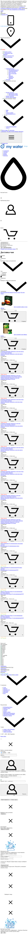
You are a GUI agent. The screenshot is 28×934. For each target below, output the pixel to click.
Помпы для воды (10, 96)
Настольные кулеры (13, 94)
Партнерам (5, 691)
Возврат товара (6, 712)
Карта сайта (3, 736)
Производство (6, 689)
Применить (3, 275)
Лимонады (11, 78)
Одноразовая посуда (10, 113)
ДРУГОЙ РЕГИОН (7, 247)
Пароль (2, 755)
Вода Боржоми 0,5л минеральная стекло (10, 546)
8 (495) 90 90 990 (4, 26)
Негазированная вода (14, 69)
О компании (3, 131)
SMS (9, 752)
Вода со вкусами (12, 73)
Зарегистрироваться (5, 799)
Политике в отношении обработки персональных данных (13, 8)
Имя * (2, 855)
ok (1, 12)
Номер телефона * (5, 856)
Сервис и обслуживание (9, 729)
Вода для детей (12, 72)
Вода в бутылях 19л (9, 55)
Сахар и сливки (9, 112)
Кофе (7, 110)
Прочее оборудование (11, 97)
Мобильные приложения (9, 713)
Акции (3, 49)
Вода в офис (5, 130)
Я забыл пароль (14, 799)
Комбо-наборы (7, 51)
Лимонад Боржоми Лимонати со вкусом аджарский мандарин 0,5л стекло (10, 522)
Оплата (12, 131)
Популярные (10, 292)
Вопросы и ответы (7, 715)
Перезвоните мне (4, 865)
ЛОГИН (4, 752)
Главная (2, 249)
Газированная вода (13, 71)
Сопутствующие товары (10, 249)
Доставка (9, 131)
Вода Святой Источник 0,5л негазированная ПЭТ (12, 594)
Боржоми (8, 79)
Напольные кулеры (13, 93)
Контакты (21, 131)
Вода (4, 693)
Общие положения (7, 731)
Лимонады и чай (7, 54)
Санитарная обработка (11, 126)
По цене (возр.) (17, 292)
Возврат (16, 131)
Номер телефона (4, 777)
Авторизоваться (4, 242)
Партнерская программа (8, 714)
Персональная (4, 292)
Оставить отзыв (7, 730)
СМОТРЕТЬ (3, 666)
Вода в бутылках (8, 57)
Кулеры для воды (10, 92)
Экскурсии (11, 130)
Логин (2, 754)
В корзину (23, 321)
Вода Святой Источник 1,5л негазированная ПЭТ (12, 618)
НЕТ (4, 932)
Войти (22, 769)
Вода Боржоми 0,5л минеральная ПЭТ (9, 570)
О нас (4, 687)
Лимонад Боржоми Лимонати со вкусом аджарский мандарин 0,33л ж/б (10, 378)
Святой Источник (10, 68)
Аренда (7, 127)
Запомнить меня (6, 756)
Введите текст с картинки (7, 781)
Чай (11, 75)
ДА (1, 247)
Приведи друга (6, 708)
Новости (5, 688)
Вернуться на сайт (5, 829)
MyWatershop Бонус (7, 707)
